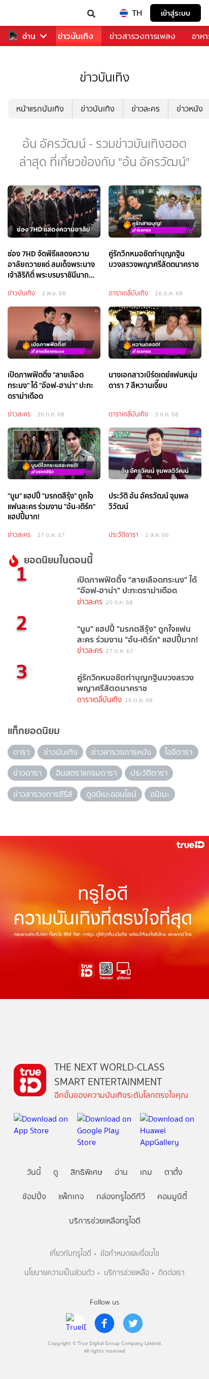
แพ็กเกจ (71, 1196)
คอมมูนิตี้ (172, 1196)
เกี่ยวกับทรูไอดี (70, 1253)
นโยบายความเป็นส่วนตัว (59, 1273)
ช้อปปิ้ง (34, 1196)
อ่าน (29, 36)
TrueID (28, 13)
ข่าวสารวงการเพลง (143, 36)
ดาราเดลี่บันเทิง (128, 293)
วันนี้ (34, 1172)
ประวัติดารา (123, 535)
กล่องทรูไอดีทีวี (120, 1196)
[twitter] (133, 1323)
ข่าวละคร (145, 108)
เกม (146, 1172)
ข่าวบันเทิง (75, 36)
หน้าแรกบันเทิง (40, 108)
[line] (76, 1323)
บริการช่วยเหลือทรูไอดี (105, 1221)
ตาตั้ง (173, 1172)
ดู (55, 1172)
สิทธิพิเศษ (86, 1172)
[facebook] (104, 1323)
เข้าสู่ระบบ (175, 13)
